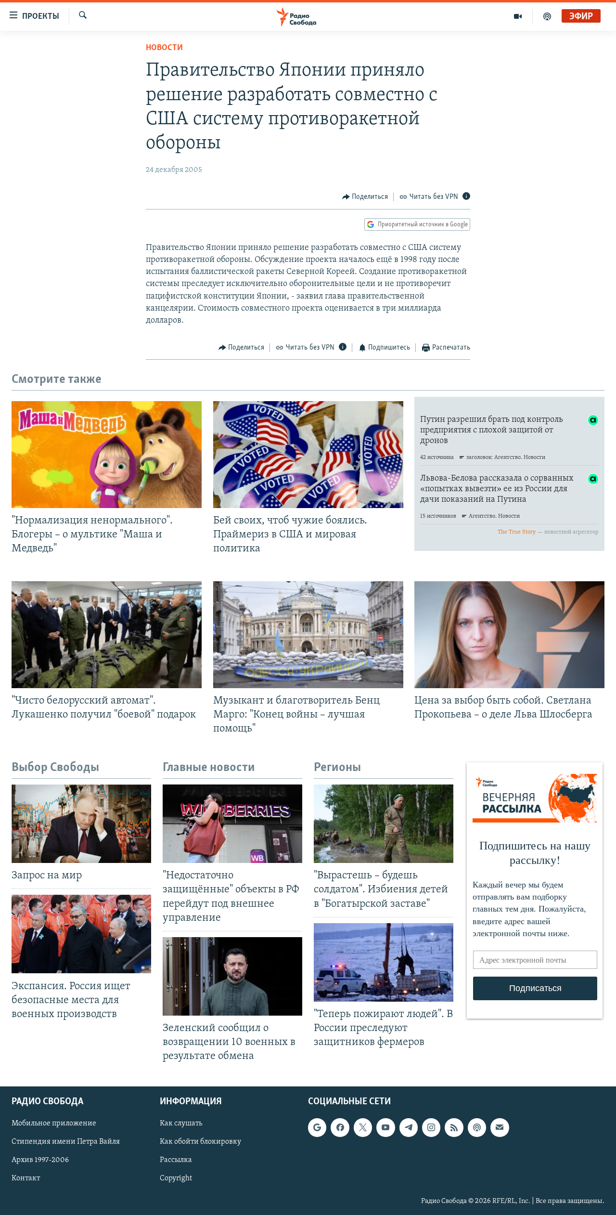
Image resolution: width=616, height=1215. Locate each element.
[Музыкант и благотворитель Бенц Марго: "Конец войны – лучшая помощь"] (308, 634)
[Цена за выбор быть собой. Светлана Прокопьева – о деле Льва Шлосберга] (509, 634)
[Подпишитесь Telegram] (408, 1128)
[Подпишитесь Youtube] (385, 1128)
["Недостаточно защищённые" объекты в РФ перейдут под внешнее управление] (232, 823)
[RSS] (454, 1128)
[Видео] (518, 16)
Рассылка (176, 1160)
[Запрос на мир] (81, 823)
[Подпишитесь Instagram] (431, 1128)
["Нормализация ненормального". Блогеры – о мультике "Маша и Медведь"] (107, 454)
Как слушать (181, 1124)
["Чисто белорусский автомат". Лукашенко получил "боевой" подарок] (107, 634)
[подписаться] (499, 1128)
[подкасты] (547, 16)
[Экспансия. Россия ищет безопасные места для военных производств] (81, 934)
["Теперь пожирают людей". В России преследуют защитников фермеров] (383, 962)
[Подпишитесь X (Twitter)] (363, 1128)
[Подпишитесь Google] (317, 1128)
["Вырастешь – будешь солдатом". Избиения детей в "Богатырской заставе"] (383, 823)
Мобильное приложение (54, 1124)
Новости (164, 48)
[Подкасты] (477, 1128)
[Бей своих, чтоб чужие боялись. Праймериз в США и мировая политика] (308, 454)
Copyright (176, 1179)
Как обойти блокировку (200, 1142)
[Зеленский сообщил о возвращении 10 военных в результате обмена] (232, 976)
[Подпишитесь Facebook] (340, 1128)
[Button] (365, 197)
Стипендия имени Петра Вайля (66, 1142)
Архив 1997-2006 (40, 1160)
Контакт (26, 1179)
